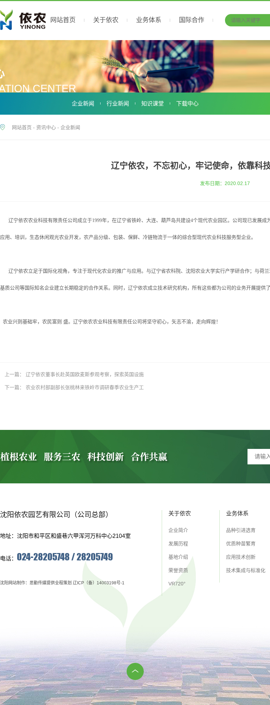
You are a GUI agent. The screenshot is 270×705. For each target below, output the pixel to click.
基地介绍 (178, 557)
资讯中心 (46, 127)
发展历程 (178, 543)
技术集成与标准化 (245, 570)
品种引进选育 (241, 530)
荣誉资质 (178, 570)
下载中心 (187, 104)
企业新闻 (83, 104)
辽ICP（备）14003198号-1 (98, 582)
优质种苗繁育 (241, 543)
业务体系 (237, 513)
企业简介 (178, 530)
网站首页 (22, 127)
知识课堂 (152, 104)
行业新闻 (118, 104)
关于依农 (179, 513)
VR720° (177, 583)
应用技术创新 (241, 557)
